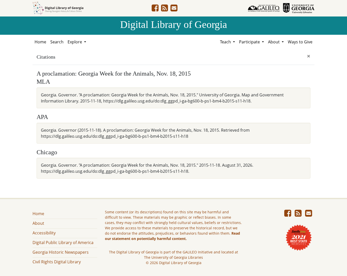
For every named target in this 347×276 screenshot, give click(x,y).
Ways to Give (300, 42)
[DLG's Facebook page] (155, 9)
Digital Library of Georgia (173, 24)
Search (57, 42)
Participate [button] (250, 42)
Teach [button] (226, 42)
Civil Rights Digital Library (57, 262)
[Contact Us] (173, 9)
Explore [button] (75, 42)
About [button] (274, 42)
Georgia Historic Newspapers (61, 252)
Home (40, 42)
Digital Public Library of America (63, 242)
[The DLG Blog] (164, 9)
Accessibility (44, 233)
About (38, 223)
